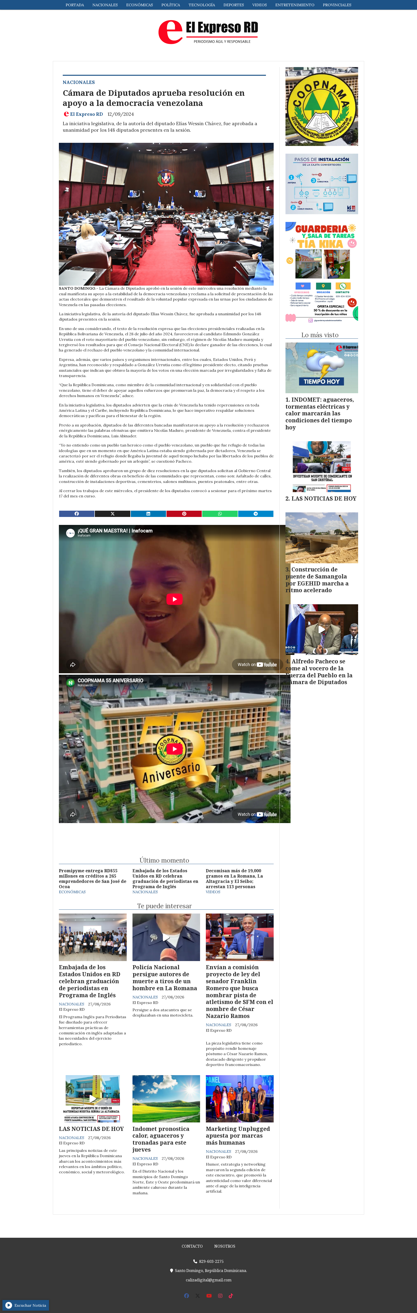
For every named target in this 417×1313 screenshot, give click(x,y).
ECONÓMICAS (139, 4)
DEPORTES (233, 4)
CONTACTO (192, 1246)
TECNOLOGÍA (202, 4)
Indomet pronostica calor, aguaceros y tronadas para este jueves (160, 1139)
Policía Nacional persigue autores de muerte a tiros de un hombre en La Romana (164, 977)
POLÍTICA (170, 4)
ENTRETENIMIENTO (294, 4)
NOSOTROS (224, 1246)
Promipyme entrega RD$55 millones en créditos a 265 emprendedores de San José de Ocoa (92, 878)
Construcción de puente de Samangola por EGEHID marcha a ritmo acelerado (317, 579)
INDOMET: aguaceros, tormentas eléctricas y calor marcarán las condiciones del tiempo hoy (319, 413)
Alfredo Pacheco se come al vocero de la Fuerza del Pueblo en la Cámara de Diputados (319, 671)
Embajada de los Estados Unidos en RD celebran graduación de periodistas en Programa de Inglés (165, 878)
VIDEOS (259, 4)
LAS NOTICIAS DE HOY (91, 1129)
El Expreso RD (86, 114)
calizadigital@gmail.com (208, 1280)
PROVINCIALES (337, 4)
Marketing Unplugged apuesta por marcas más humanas (238, 1136)
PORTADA (75, 4)
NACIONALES (105, 4)
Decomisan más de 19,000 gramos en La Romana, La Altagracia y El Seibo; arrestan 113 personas (234, 878)
